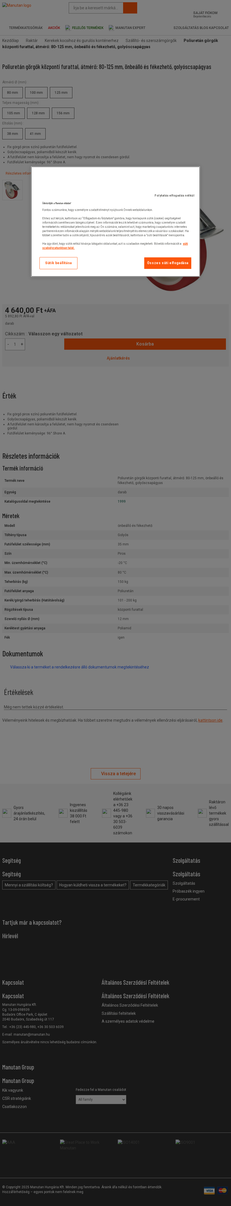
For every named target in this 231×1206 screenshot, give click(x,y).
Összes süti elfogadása (167, 263)
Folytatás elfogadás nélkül (174, 195)
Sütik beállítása (58, 263)
